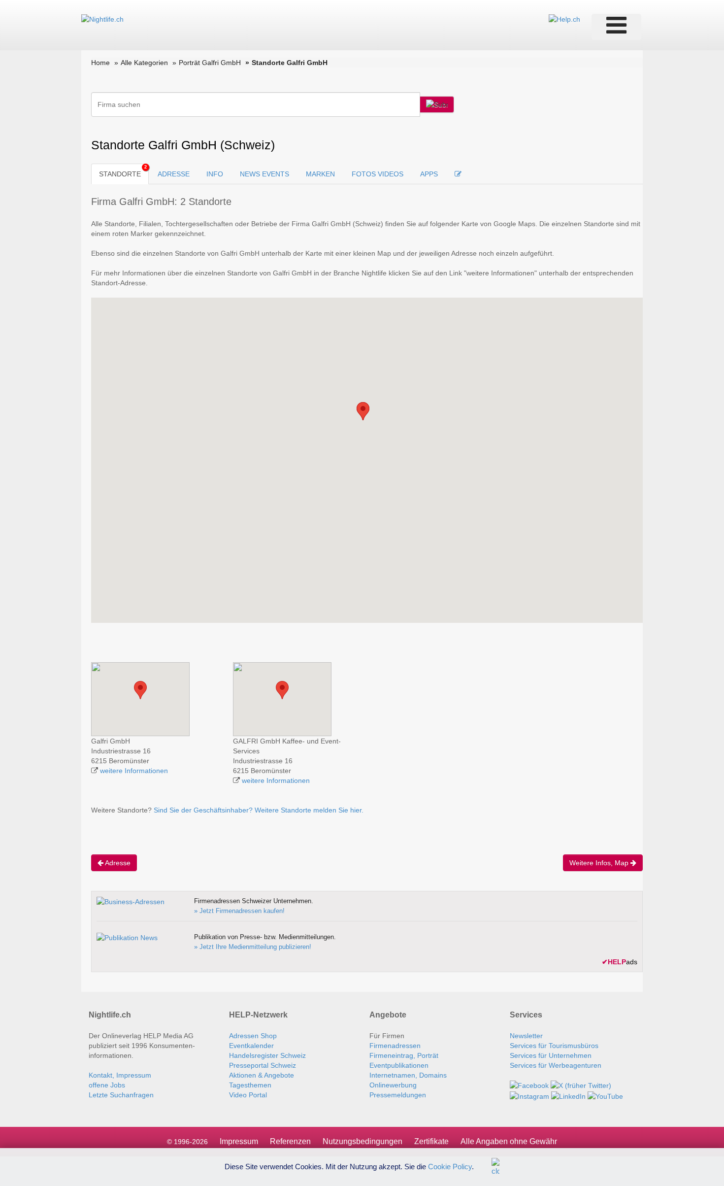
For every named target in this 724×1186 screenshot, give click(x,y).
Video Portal (248, 1095)
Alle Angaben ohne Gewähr (509, 1141)
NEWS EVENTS (264, 174)
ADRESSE (174, 174)
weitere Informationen (134, 771)
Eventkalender (251, 1046)
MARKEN (320, 174)
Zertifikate (431, 1141)
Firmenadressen (395, 1046)
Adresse (117, 863)
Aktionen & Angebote (261, 1075)
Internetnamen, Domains (408, 1075)
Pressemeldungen (397, 1095)
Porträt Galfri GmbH (210, 63)
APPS (429, 174)
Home (100, 63)
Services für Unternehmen (551, 1055)
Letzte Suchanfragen (121, 1095)
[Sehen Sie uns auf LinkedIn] (568, 1095)
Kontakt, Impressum (120, 1075)
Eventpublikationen (398, 1065)
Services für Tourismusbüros (554, 1046)
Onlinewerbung (393, 1085)
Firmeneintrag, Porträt (403, 1055)
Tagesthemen (250, 1085)
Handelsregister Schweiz (267, 1055)
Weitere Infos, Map (599, 863)
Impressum (239, 1141)
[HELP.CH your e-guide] (564, 19)
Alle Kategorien (144, 63)
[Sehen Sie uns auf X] (581, 1085)
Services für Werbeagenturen (555, 1065)
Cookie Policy (450, 1166)
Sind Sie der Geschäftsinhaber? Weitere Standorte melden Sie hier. (258, 810)
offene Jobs (107, 1085)
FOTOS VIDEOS (377, 174)
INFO (214, 174)
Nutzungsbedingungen (362, 1141)
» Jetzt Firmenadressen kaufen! (239, 911)
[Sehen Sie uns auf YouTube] (605, 1095)
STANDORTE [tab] (120, 174)
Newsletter (526, 1036)
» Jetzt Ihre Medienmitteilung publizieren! (252, 946)
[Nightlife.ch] (102, 19)
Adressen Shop (253, 1036)
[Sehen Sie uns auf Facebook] (529, 1085)
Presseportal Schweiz (262, 1065)
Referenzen (290, 1141)
